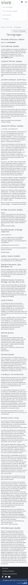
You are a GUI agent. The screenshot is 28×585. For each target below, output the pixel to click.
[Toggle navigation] (26, 2)
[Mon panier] (22, 2)
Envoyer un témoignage (19, 31)
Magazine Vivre (6, 2)
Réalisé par (19, 583)
